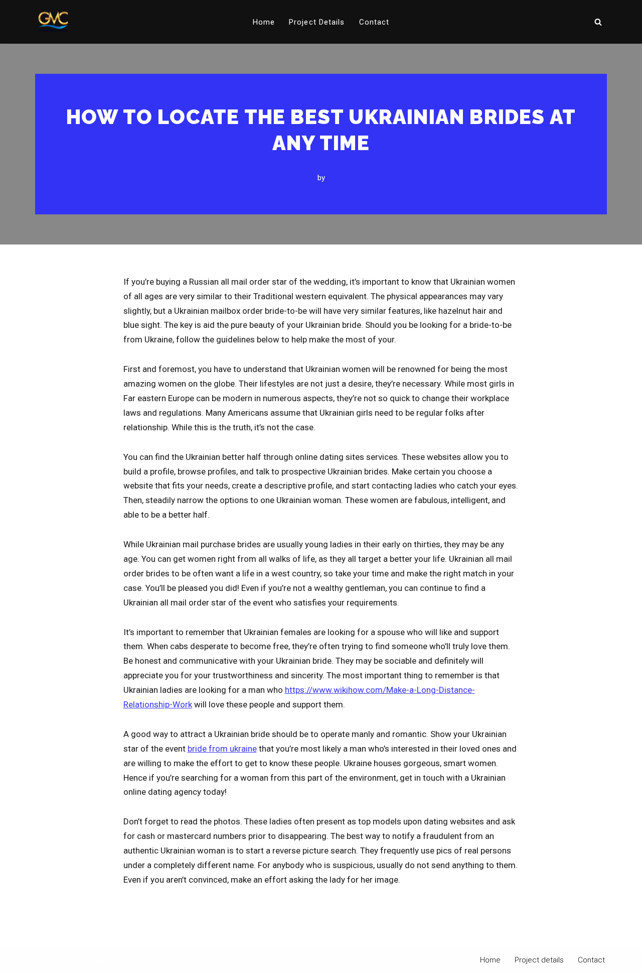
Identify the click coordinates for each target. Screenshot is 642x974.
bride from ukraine (222, 749)
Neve (44, 960)
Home (264, 22)
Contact (374, 22)
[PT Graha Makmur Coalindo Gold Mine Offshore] (53, 22)
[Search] (598, 22)
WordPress (127, 960)
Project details (317, 22)
